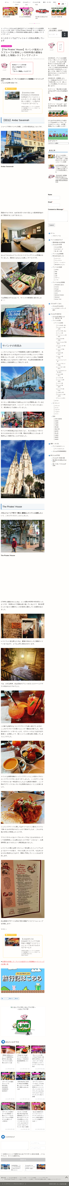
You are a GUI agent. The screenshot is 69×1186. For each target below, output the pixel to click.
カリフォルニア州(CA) (61, 343)
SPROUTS (58, 291)
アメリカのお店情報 (59, 282)
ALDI (56, 293)
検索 (64, 34)
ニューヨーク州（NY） (61, 367)
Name (50, 194)
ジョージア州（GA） (6, 46)
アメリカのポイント (59, 446)
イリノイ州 (60, 333)
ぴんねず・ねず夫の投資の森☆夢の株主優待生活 (57, 106)
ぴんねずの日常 (57, 244)
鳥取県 (56, 439)
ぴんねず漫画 (58, 247)
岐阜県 (56, 431)
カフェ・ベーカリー (60, 262)
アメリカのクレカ (59, 448)
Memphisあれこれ (58, 256)
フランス (57, 405)
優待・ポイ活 (47, 2)
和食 (56, 271)
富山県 (56, 433)
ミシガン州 (60, 377)
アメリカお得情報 (58, 253)
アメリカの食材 (57, 267)
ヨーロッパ (56, 403)
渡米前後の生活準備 (59, 242)
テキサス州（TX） (60, 353)
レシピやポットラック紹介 (59, 309)
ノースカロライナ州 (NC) (61, 371)
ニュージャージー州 (61, 360)
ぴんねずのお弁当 (58, 306)
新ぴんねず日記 (55, 455)
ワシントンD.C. (61, 398)
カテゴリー (53, 141)
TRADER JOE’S (59, 284)
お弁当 (56, 269)
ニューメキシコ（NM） (61, 364)
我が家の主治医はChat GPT (59, 460)
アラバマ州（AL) (61, 331)
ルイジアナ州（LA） (60, 389)
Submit (52, 225)
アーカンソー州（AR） (61, 328)
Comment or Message (56, 209)
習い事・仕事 (58, 251)
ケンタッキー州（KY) (61, 346)
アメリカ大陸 (57, 320)
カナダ (56, 400)
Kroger (57, 289)
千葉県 (56, 425)
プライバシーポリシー (18, 1183)
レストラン (5, 998)
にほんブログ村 (23, 1009)
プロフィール (57, 235)
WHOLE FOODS (59, 295)
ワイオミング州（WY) (61, 395)
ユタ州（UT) (60, 392)
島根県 (56, 437)
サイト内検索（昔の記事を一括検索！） (56, 29)
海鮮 (17, 998)
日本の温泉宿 (58, 418)
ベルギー (57, 411)
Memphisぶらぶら (60, 264)
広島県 (56, 435)
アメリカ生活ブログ (16, 3)
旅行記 (11, 998)
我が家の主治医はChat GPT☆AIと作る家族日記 (58, 91)
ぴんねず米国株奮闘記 (59, 451)
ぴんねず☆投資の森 (59, 458)
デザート (57, 277)
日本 (54, 416)
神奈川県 (57, 429)
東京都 (56, 427)
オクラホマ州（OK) (60, 339)
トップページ (7, 1183)
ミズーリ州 (60, 383)
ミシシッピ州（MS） (60, 380)
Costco (57, 287)
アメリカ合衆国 (59, 323)
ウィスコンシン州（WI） (61, 335)
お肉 (56, 275)
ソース (56, 279)
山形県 (56, 423)
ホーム (7, 2)
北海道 (56, 421)
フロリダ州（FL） (60, 375)
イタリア (57, 409)
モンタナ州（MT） (60, 386)
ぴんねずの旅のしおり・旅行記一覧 (59, 317)
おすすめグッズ (59, 249)
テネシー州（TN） (60, 357)
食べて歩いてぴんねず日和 (59, 464)
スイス (56, 407)
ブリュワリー (58, 260)
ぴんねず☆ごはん (27, 3)
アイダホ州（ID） (62, 325)
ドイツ (56, 413)
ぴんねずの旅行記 (36, 3)
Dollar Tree (58, 299)
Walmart (57, 297)
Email (50, 202)
